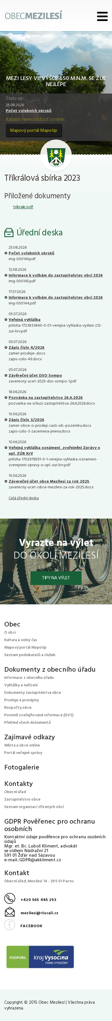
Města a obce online (22, 745)
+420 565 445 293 (30, 900)
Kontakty (18, 784)
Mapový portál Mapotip (33, 130)
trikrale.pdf (23, 207)
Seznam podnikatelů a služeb (29, 655)
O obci (10, 632)
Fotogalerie (21, 767)
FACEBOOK (23, 926)
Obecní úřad (15, 792)
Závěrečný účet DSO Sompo (35, 375)
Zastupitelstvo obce (22, 799)
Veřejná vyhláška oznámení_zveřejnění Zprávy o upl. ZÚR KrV (54, 451)
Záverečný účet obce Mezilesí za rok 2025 (49, 481)
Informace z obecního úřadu (29, 678)
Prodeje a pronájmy (21, 700)
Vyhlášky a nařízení (21, 685)
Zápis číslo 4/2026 (27, 347)
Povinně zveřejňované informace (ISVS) (39, 715)
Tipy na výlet (56, 578)
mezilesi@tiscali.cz (31, 913)
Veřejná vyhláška (24, 320)
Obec (12, 624)
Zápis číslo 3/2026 (26, 420)
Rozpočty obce (18, 707)
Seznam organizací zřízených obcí (34, 807)
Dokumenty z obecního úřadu (50, 669)
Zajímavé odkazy (29, 737)
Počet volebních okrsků (28, 111)
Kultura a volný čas (20, 640)
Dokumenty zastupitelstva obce (32, 692)
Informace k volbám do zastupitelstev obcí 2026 (56, 275)
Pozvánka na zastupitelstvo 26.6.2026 (46, 398)
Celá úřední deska (24, 498)
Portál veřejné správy (23, 753)
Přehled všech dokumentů (27, 722)
